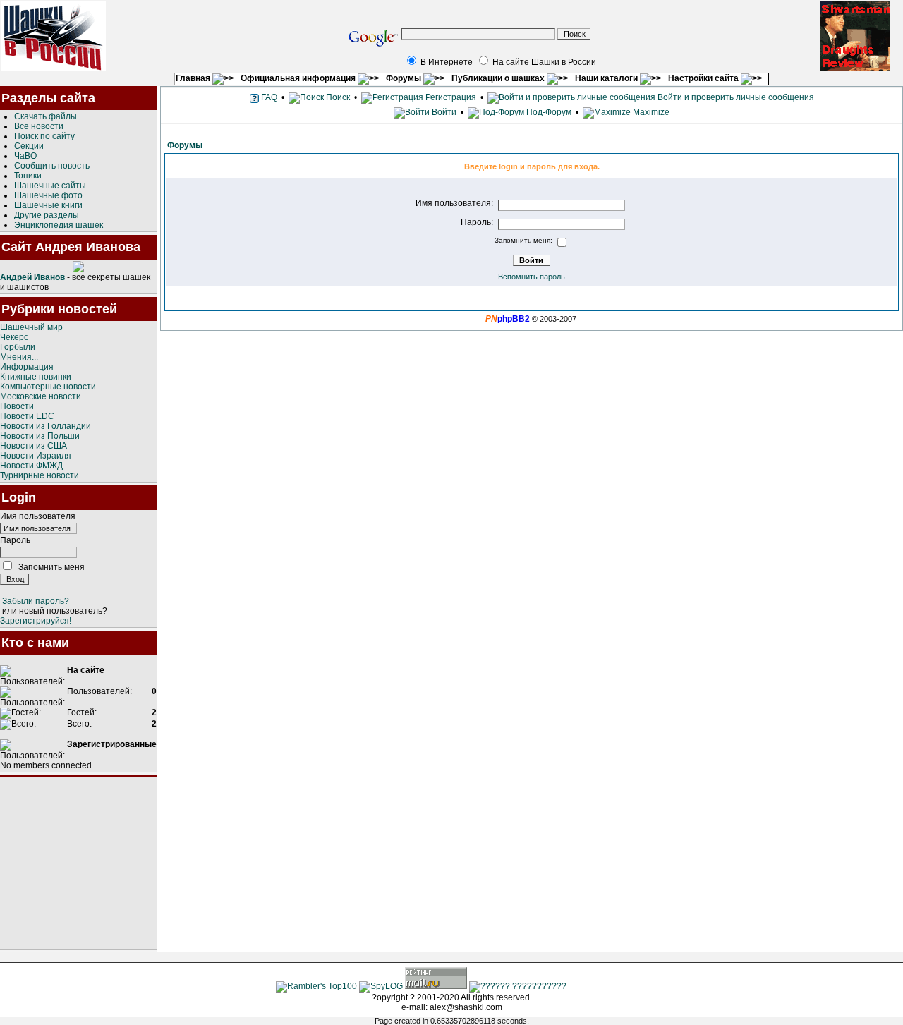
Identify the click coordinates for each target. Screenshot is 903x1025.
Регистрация (449, 97)
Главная (194, 78)
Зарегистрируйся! (35, 621)
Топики (28, 176)
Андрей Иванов (32, 277)
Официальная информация (299, 78)
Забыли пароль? (35, 601)
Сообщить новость (52, 166)
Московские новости (40, 396)
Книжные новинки (35, 377)
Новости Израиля (35, 456)
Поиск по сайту (44, 136)
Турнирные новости (39, 475)
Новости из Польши (40, 436)
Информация (27, 367)
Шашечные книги (48, 205)
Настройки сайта (704, 78)
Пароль (15, 540)
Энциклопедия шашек (58, 225)
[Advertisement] (78, 862)
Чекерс (14, 337)
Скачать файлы (45, 116)
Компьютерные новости (48, 387)
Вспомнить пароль (531, 276)
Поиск (337, 97)
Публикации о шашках (499, 78)
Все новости (38, 126)
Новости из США (33, 446)
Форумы (404, 78)
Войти (444, 112)
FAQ (268, 97)
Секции (29, 146)
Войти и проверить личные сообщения (734, 97)
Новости (17, 406)
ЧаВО (25, 156)
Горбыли (17, 347)
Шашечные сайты (50, 185)
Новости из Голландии (45, 426)
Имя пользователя (37, 516)
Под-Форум (547, 112)
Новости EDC (27, 416)
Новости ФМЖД (31, 466)
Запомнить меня (51, 567)
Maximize (650, 112)
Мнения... (19, 357)
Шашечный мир (31, 327)
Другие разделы (46, 215)
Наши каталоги (607, 78)
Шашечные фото (48, 195)
